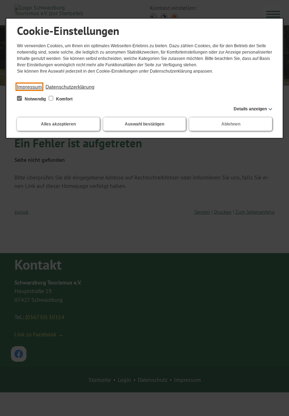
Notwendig (35, 99)
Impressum (29, 87)
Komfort (64, 99)
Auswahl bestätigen (144, 124)
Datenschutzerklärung (69, 87)
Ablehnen (230, 124)
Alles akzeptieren (58, 124)
